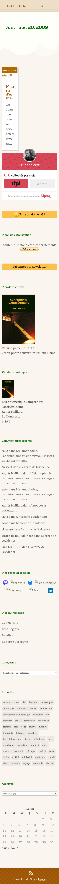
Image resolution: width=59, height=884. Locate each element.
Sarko (6, 757)
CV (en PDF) (10, 623)
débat (18, 720)
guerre (32, 726)
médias (7, 751)
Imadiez (7, 635)
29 (36, 842)
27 (20, 842)
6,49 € (6, 421)
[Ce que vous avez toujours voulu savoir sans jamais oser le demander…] (50, 592)
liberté (27, 738)
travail (51, 757)
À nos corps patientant (31, 516)
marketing (22, 745)
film (16, 726)
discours (7, 720)
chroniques (8, 708)
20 (20, 836)
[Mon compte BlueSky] (30, 584)
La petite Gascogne (15, 641)
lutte (50, 738)
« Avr (5, 847)
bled (24, 702)
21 (28, 836)
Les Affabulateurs (12, 738)
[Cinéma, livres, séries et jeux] (45, 583)
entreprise (43, 720)
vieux (6, 763)
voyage (26, 763)
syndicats (40, 757)
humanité (8, 732)
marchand (8, 745)
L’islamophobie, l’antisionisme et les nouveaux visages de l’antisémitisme (28, 455)
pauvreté (18, 751)
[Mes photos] (34, 590)
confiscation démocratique (16, 714)
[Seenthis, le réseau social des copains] (18, 583)
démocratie (29, 720)
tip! (16, 183)
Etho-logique (11, 629)
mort (44, 745)
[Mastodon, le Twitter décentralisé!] (5, 584)
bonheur (33, 702)
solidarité (27, 757)
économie (38, 763)
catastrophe (47, 702)
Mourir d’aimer (10, 92)
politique (30, 751)
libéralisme (39, 738)
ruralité (42, 751)
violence (16, 763)
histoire (43, 726)
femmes (7, 726)
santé (51, 751)
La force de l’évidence (35, 467)
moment (34, 745)
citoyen (33, 708)
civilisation (46, 708)
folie (23, 726)
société (15, 757)
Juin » (15, 847)
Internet (20, 732)
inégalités (33, 732)
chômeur (21, 708)
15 (36, 830)
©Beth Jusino (46, 353)
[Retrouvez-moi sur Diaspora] (13, 590)
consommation (41, 714)
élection (50, 763)
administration (11, 702)
